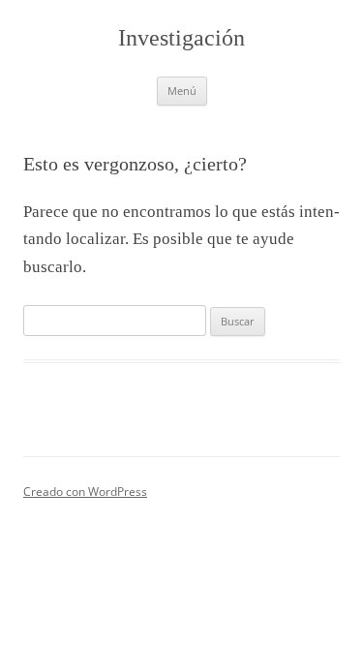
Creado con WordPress (85, 491)
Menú (182, 90)
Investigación (181, 37)
